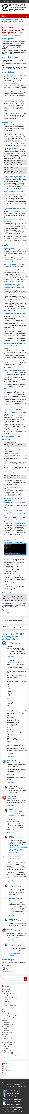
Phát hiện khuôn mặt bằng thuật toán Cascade (13, 621)
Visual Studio (7, 1053)
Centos (6, 1028)
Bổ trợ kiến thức (6, 989)
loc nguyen (10, 929)
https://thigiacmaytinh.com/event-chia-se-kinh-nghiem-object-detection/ (17, 953)
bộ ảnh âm (11, 261)
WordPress (20, 1111)
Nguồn (4, 610)
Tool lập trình (5, 1051)
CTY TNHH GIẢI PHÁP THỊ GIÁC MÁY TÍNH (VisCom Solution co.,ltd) (14, 1087)
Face (5, 995)
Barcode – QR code (9, 993)
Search (25, 979)
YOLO (5, 1040)
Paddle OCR (7, 1038)
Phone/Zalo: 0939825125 (13, 1104)
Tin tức (4, 1049)
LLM (5, 999)
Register (4, 1066)
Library (4, 1034)
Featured (4, 1012)
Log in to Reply (11, 656)
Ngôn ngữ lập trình (7, 1042)
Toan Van (9, 660)
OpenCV (6, 1036)
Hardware (5, 1020)
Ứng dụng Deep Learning (9, 1055)
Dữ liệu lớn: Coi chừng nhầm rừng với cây (14, 627)
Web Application (6, 1057)
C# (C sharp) (7, 1045)
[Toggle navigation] (3, 16)
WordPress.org (6, 1075)
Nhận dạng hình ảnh (8, 27)
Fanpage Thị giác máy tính (13, 1091)
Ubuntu (6, 1030)
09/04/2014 (5, 35)
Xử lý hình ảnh (7, 1018)
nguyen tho (10, 760)
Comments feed (6, 1073)
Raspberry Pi (7, 1024)
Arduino (6, 1022)
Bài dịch (7, 612)
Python (6, 1047)
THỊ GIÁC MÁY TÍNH (18, 5)
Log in (4, 1068)
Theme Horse (16, 1109)
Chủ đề (4, 991)
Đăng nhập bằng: (6, 965)
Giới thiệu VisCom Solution (13, 1101)
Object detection (8, 1001)
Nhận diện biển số (10, 1005)
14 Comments (17, 35)
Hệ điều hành (5, 1026)
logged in (11, 962)
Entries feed (5, 1071)
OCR (5, 1003)
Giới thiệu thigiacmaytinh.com (14, 1099)
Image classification (9, 997)
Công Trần (10, 796)
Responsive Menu (26, 1)
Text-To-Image (8, 1008)
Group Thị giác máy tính (12, 1093)
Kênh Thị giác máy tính (12, 1096)
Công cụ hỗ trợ (6, 1010)
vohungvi (11, 35)
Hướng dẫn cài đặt (7, 1032)
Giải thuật (4, 1014)
